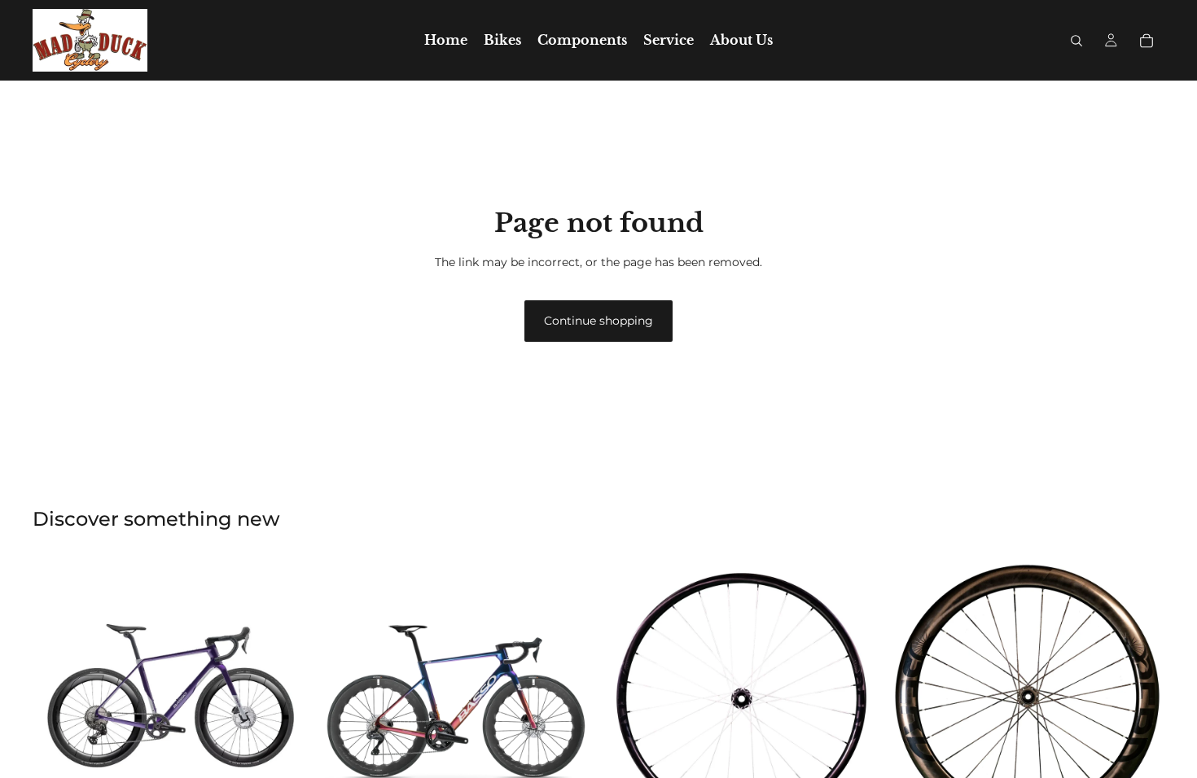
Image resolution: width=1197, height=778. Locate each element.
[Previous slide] (57, 697)
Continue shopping (598, 320)
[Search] (1076, 41)
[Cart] (1146, 41)
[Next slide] (284, 697)
